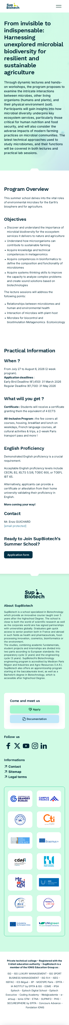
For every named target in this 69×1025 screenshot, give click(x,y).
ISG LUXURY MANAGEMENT (30, 973)
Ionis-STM (23, 998)
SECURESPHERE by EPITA (21, 1003)
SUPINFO (46, 998)
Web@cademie (49, 994)
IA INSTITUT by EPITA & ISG (26, 986)
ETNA (35, 998)
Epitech (15, 990)
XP (32, 982)
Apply (36, 709)
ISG (9, 973)
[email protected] (15, 526)
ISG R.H (46, 977)
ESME (48, 986)
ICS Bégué (22, 982)
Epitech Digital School (34, 990)
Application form (18, 554)
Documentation (37, 718)
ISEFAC (10, 982)
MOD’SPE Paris (44, 982)
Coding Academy (29, 994)
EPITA (59, 982)
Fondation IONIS (35, 1007)
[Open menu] (58, 6)
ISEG (55, 977)
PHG (56, 998)
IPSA (56, 986)
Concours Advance (50, 1003)
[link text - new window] (8, 745)
